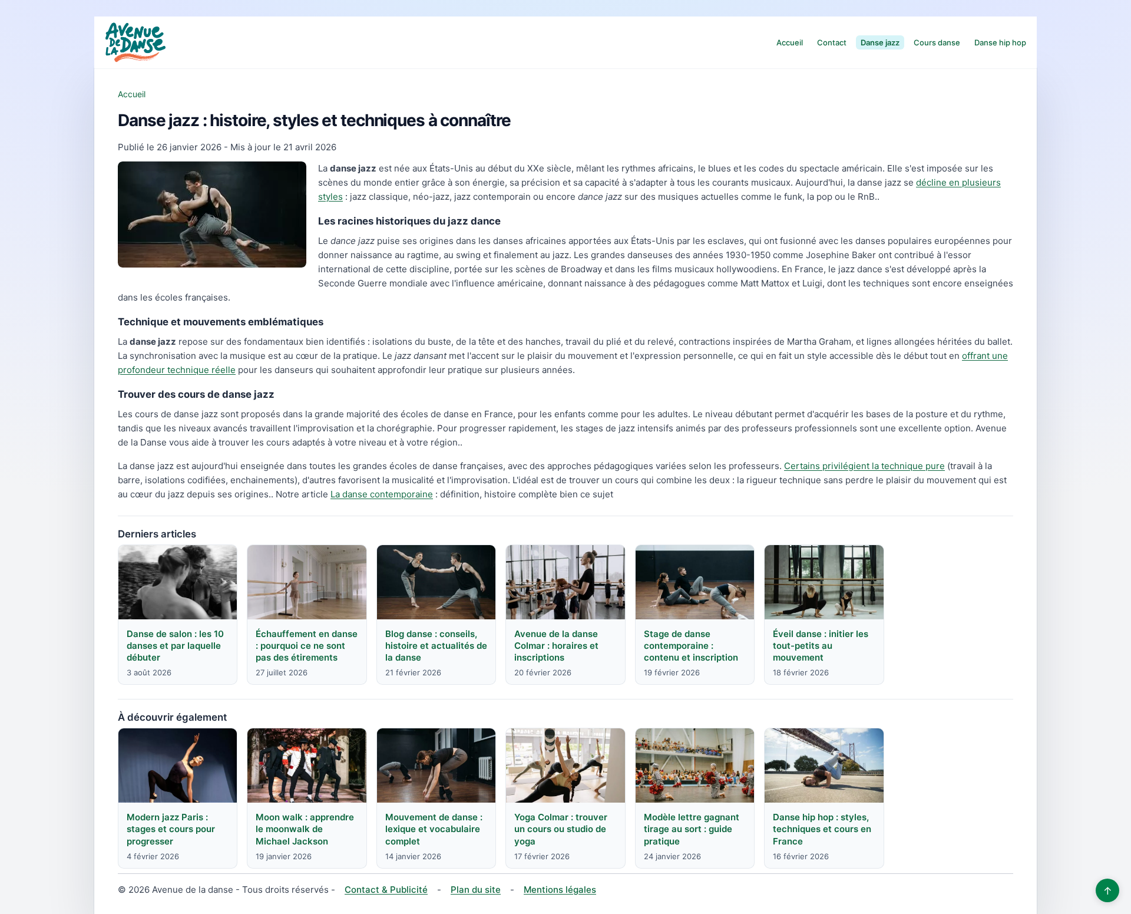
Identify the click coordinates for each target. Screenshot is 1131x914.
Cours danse (937, 42)
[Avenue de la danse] (135, 42)
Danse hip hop (1000, 42)
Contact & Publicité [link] (386, 889)
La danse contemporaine (381, 494)
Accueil (789, 42)
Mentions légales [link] (560, 889)
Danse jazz (880, 42)
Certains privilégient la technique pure (864, 465)
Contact (831, 42)
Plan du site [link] (476, 889)
